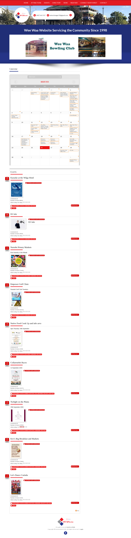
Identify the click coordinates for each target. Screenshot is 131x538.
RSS (78, 510)
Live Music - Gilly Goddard (73, 144)
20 (51, 136)
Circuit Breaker (73, 115)
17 (22, 136)
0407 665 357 (41, 15)
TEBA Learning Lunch (34, 132)
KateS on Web (71, 527)
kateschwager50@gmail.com (59, 15)
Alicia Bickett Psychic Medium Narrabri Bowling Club (64, 94)
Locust (71, 133)
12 (41, 122)
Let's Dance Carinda (19, 475)
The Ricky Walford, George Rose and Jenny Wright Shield (44, 126)
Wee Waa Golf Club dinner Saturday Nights (73, 97)
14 (61, 122)
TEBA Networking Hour (54, 125)
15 (71, 122)
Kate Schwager (36, 183)
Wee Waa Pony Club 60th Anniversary (73, 101)
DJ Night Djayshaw (72, 109)
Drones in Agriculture (43, 140)
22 (71, 136)
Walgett (45, 393)
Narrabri (27, 205)
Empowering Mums (34, 93)
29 (41, 90)
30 (51, 90)
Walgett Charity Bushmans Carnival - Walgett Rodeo (73, 130)
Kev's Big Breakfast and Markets (73, 140)
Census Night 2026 (34, 129)
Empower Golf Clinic (34, 125)
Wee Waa (32, 205)
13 (51, 122)
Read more (75, 205)
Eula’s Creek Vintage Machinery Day (73, 105)
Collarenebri (39, 393)
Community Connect (53, 93)
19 (41, 136)
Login (81, 529)
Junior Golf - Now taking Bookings (45, 93)
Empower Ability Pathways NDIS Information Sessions (44, 97)
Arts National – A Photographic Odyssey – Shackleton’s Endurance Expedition (25, 142)
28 (32, 90)
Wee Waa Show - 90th (64, 125)
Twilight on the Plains (19, 402)
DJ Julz (71, 150)
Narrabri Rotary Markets (73, 93)
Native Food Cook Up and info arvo (25, 323)
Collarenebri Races (18, 362)
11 (32, 122)
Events (22, 205)
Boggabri (27, 275)
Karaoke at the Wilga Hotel (63, 151)
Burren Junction (29, 393)
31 (61, 90)
